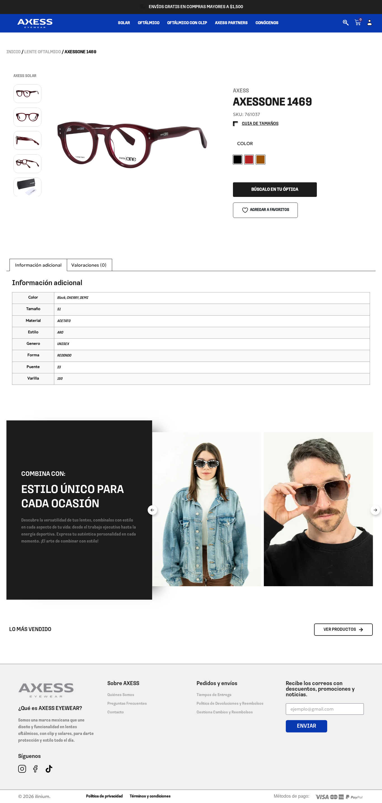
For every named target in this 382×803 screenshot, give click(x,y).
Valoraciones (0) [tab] (89, 265)
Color (245, 143)
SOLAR (124, 23)
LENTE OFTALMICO (42, 52)
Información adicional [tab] (38, 265)
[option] (132, 145)
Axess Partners (231, 23)
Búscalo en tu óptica (274, 189)
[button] (152, 510)
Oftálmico (148, 23)
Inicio (13, 52)
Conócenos (267, 23)
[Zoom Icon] (132, 145)
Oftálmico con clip (187, 23)
